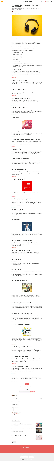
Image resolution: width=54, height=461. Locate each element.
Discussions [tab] (18, 420)
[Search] (42, 1)
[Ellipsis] (42, 412)
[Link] (10, 69)
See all (13, 442)
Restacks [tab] (17, 404)
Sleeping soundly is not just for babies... (17, 431)
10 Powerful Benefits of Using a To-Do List (20, 435)
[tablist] (15, 404)
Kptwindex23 (15, 412)
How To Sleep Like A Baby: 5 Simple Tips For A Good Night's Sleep (23, 429)
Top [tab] (12, 420)
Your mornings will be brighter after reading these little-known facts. (22, 424)
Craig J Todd (17, 425)
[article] (27, 424)
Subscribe (47, 1)
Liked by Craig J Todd (16, 413)
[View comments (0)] (19, 426)
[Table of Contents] (1, 230)
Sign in (51, 1)
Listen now (14, 77)
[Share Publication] (43, 1)
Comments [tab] (13, 404)
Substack (23, 459)
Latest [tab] (15, 420)
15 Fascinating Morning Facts (17, 423)
